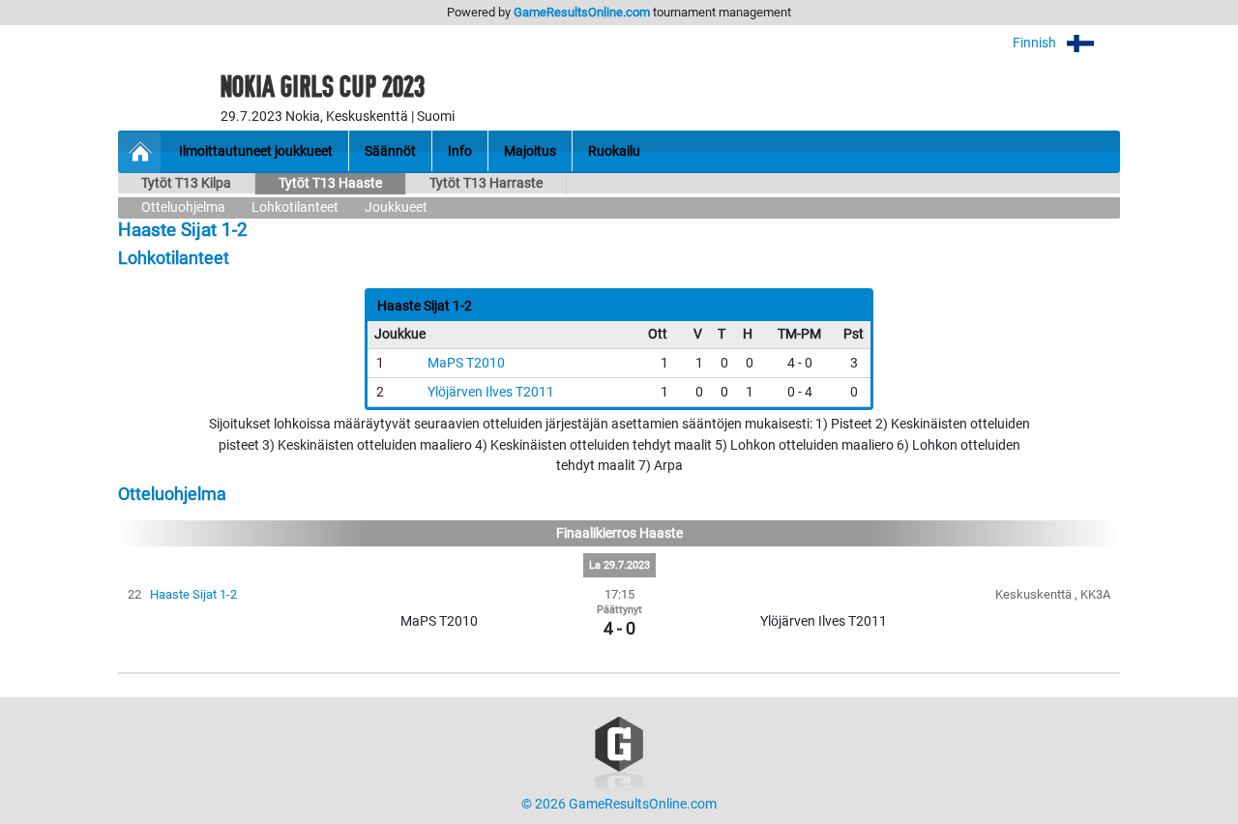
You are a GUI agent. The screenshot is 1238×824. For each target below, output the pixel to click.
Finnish (1036, 43)
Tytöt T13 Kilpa (186, 183)
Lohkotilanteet (295, 207)
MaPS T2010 (466, 363)
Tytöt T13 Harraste (486, 183)
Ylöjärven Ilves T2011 (490, 392)
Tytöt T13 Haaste (330, 183)
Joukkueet (396, 207)
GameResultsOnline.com (582, 12)
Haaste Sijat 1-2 (193, 594)
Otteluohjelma (183, 207)
